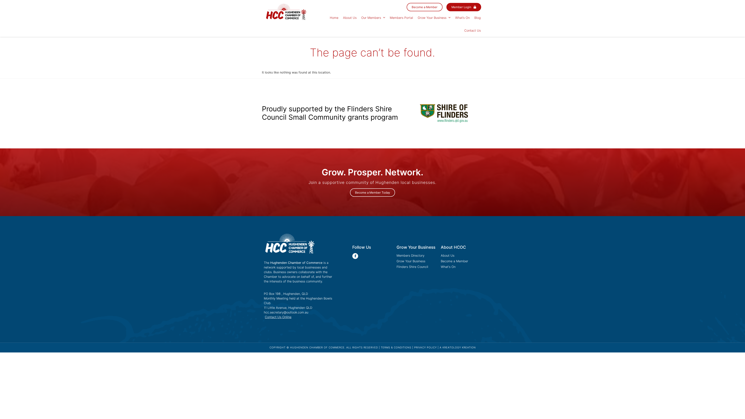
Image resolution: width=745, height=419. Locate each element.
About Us (350, 18)
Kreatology (452, 347)
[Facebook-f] (355, 256)
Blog (477, 18)
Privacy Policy (425, 347)
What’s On (462, 18)
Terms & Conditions (396, 347)
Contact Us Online (278, 317)
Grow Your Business (432, 18)
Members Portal (401, 18)
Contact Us (472, 30)
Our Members (371, 18)
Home (334, 18)
